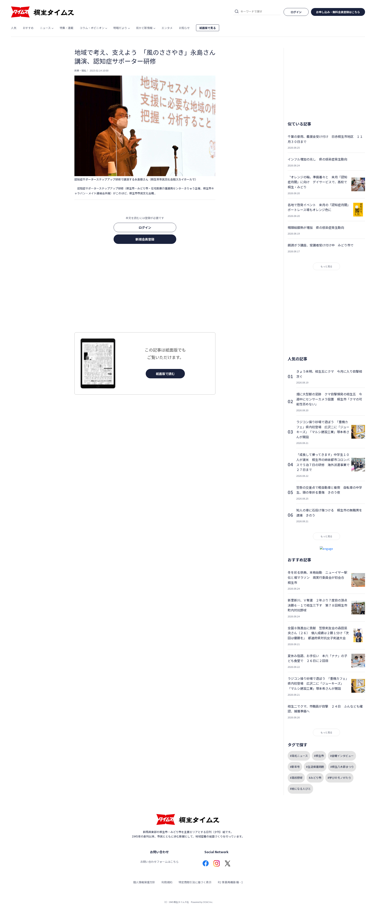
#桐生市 (319, 756)
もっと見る (326, 266)
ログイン (145, 227)
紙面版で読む (165, 373)
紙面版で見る (207, 28)
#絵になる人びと (300, 789)
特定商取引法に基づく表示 (195, 882)
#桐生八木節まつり (342, 767)
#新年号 (295, 767)
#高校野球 (296, 778)
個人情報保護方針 (144, 882)
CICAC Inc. (208, 901)
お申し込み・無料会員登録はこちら (338, 12)
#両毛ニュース (299, 756)
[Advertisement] (144, 289)
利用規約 (166, 882)
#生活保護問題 (315, 767)
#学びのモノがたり (339, 778)
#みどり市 (315, 778)
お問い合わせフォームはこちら (159, 862)
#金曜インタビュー (342, 756)
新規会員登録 (145, 239)
